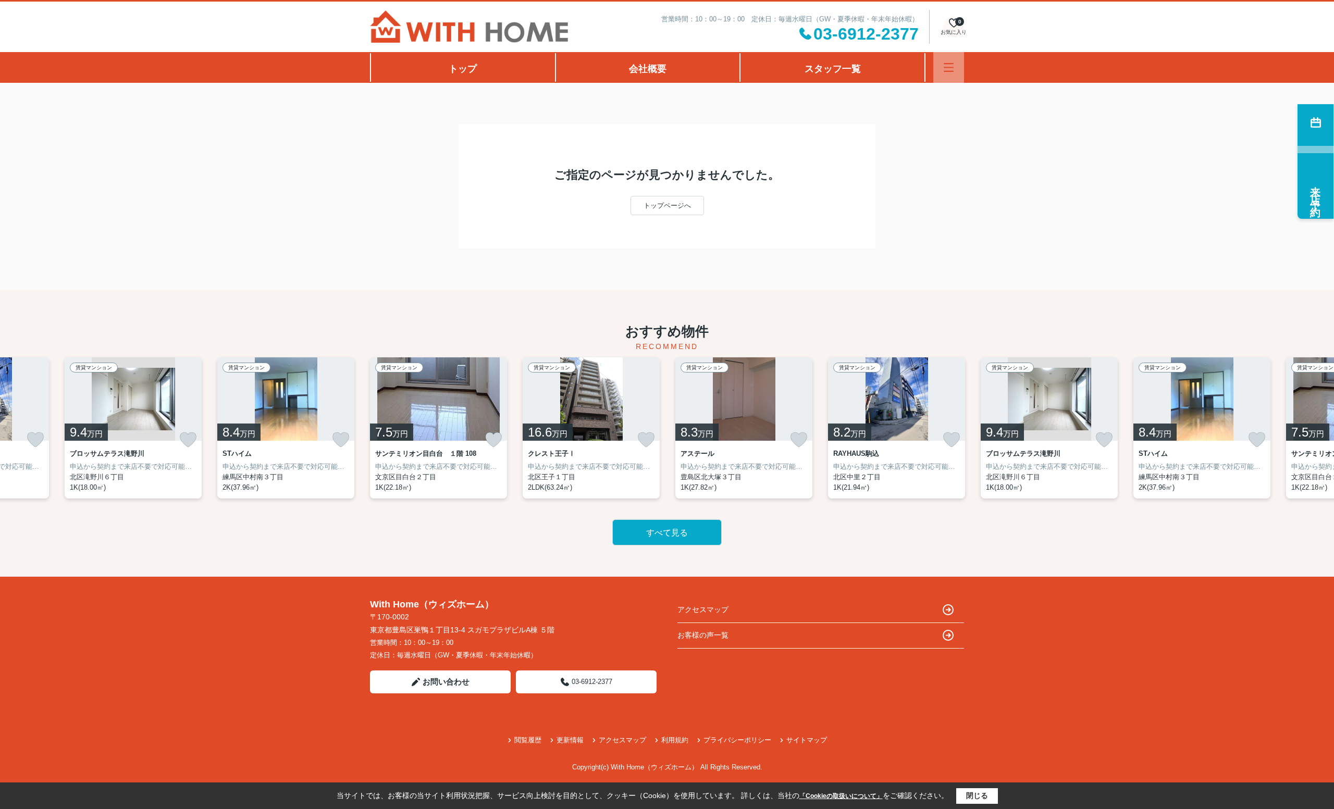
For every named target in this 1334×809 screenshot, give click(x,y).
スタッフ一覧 (833, 69)
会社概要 (647, 69)
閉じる (977, 795)
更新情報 (570, 740)
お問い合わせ (446, 681)
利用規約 (674, 740)
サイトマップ (806, 740)
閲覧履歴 (527, 740)
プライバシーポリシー (737, 740)
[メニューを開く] (948, 67)
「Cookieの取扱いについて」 (841, 796)
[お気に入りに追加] (35, 439)
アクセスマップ (702, 609)
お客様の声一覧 (702, 635)
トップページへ (667, 205)
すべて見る (667, 532)
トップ (463, 69)
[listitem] (438, 428)
